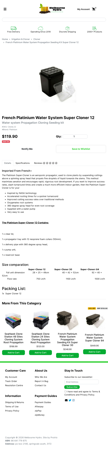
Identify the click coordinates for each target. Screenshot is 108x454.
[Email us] (66, 400)
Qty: (59, 136)
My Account (11, 377)
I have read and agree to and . (82, 393)
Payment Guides (43, 402)
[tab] (7, 163)
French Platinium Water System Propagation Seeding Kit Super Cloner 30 (67, 339)
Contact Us (40, 385)
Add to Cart (13, 352)
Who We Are (41, 377)
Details (7, 163)
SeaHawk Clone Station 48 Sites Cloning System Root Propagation (13, 338)
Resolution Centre (14, 385)
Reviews (38, 163)
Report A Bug (41, 381)
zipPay (38, 410)
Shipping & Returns (14, 402)
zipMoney (40, 415)
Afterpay (39, 406)
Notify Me (27, 149)
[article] (13, 332)
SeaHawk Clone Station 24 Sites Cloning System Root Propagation (40, 338)
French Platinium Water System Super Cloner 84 (94, 337)
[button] (83, 9)
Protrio (54, 437)
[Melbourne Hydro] (52, 9)
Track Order (11, 381)
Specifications (23, 163)
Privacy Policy (12, 410)
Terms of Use (11, 406)
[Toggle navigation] (5, 9)
